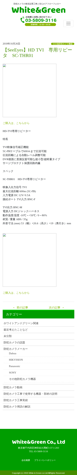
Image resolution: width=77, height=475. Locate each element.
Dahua (12, 353)
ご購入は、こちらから (16, 123)
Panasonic (14, 366)
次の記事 (54, 307)
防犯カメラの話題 (14, 342)
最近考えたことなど (16, 329)
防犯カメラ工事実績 (16, 400)
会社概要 (25, 460)
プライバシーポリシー (45, 460)
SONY (12, 372)
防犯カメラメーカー (16, 349)
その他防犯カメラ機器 (63, 44)
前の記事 (22, 307)
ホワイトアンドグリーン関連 (21, 323)
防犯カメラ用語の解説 (17, 406)
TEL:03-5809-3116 (38, 22)
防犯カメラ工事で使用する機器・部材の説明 (30, 394)
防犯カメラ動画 (13, 387)
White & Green (38, 10)
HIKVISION (16, 360)
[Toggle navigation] (68, 23)
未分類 (8, 336)
